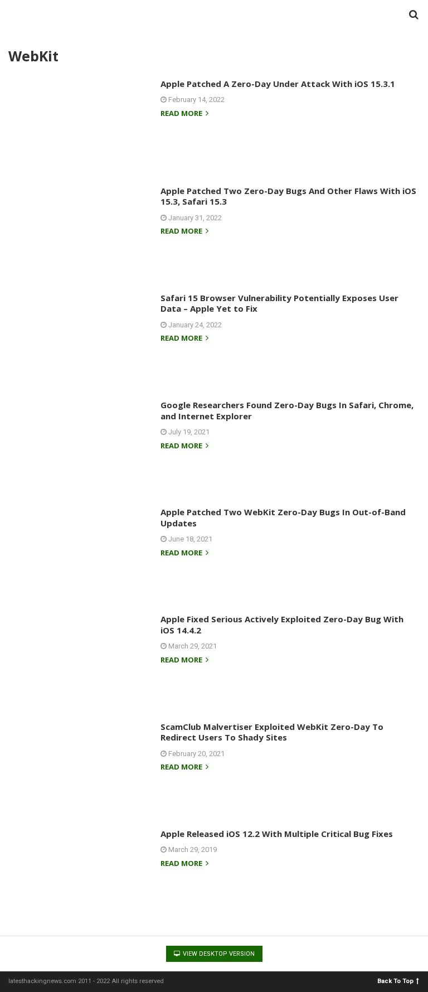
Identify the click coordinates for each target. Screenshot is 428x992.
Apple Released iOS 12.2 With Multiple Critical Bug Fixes (276, 833)
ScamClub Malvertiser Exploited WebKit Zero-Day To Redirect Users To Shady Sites (271, 732)
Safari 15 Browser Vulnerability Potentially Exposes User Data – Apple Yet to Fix (279, 303)
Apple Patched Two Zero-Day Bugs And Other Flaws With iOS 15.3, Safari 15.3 (288, 196)
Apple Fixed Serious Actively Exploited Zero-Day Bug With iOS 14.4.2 (281, 624)
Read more (182, 114)
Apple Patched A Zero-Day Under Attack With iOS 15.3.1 (277, 83)
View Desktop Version (218, 953)
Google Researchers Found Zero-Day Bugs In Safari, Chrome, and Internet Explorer (287, 410)
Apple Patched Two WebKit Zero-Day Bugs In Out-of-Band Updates (283, 517)
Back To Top (395, 981)
